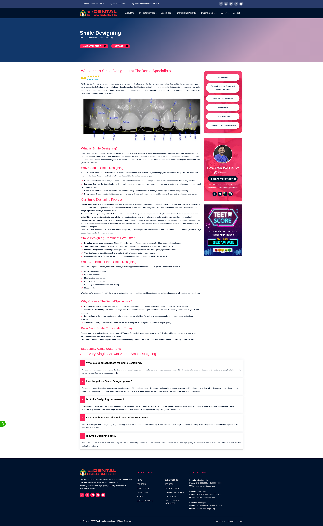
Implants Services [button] (147, 13)
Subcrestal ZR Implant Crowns (223, 125)
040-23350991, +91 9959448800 (209, 483)
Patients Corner (208, 13)
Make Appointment (92, 46)
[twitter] (220, 194)
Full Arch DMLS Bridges (223, 98)
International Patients (186, 13)
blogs (140, 497)
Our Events (142, 492)
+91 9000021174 (119, 4)
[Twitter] (226, 4)
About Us (129, 13)
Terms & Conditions (174, 492)
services (169, 484)
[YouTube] (241, 4)
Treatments (143, 488)
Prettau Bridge (223, 77)
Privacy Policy (172, 488)
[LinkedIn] (231, 4)
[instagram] (230, 194)
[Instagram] (236, 4)
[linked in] (225, 194)
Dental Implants (145, 501)
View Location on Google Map (203, 486)
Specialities (166, 13)
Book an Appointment (222, 179)
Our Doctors (171, 480)
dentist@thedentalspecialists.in (147, 4)
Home (82, 38)
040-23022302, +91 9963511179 (209, 506)
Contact (236, 13)
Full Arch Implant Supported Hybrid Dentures (223, 87)
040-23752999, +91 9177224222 (209, 494)
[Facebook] (221, 4)
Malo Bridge (223, 107)
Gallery (224, 13)
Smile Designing (223, 116)
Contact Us (170, 497)
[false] (214, 194)
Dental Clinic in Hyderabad (172, 502)
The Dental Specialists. (105, 521)
